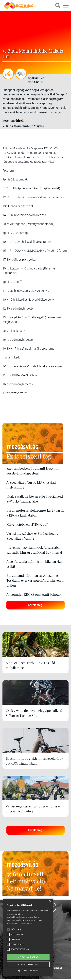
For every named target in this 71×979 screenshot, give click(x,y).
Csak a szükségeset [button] (28, 964)
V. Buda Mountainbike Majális (23, 126)
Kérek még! (35, 605)
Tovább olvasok (26, 923)
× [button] (50, 901)
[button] (28, 970)
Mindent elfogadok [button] (28, 957)
